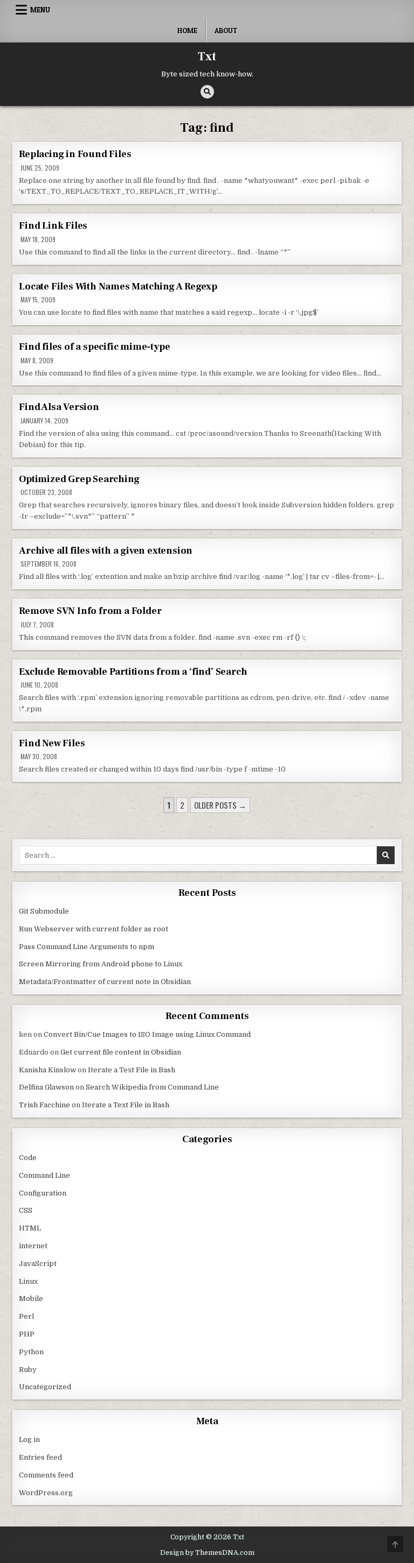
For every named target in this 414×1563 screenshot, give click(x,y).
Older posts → (220, 805)
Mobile (31, 1299)
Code (28, 1158)
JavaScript (38, 1264)
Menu (40, 9)
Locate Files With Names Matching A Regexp (118, 286)
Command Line (44, 1175)
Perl (26, 1316)
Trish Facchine (44, 1105)
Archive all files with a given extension (105, 550)
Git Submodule (44, 911)
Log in (29, 1439)
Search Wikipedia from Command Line (152, 1087)
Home (187, 30)
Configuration (42, 1193)
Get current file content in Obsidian (120, 1052)
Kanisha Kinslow (47, 1070)
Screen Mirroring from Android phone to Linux (100, 964)
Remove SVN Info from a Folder (90, 611)
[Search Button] (207, 91)
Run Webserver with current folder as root (93, 929)
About (226, 30)
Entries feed (40, 1457)
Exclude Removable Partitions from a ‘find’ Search (133, 672)
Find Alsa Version (59, 407)
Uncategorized (45, 1387)
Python (31, 1352)
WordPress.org (46, 1493)
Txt (207, 56)
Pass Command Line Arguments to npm (86, 947)
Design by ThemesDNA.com (207, 1553)
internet (33, 1246)
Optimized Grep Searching (79, 479)
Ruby (28, 1370)
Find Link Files (53, 226)
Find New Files (52, 743)
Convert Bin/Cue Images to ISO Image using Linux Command (147, 1034)
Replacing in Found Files (75, 154)
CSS (25, 1210)
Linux (28, 1281)
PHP (26, 1334)
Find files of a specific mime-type (94, 347)
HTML (30, 1228)
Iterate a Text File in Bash (131, 1070)
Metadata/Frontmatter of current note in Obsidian (105, 982)
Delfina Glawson (46, 1087)
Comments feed (46, 1475)
